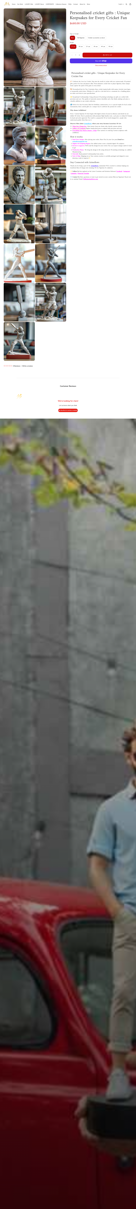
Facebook (119, 171)
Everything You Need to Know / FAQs (84, 130)
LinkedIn (73, 173)
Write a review (27, 366)
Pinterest (80, 173)
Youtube (86, 173)
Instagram (126, 171)
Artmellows (95, 166)
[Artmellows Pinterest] (83, 173)
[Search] (126, 4)
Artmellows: (88, 123)
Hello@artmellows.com (90, 179)
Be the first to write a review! (68, 410)
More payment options (101, 65)
